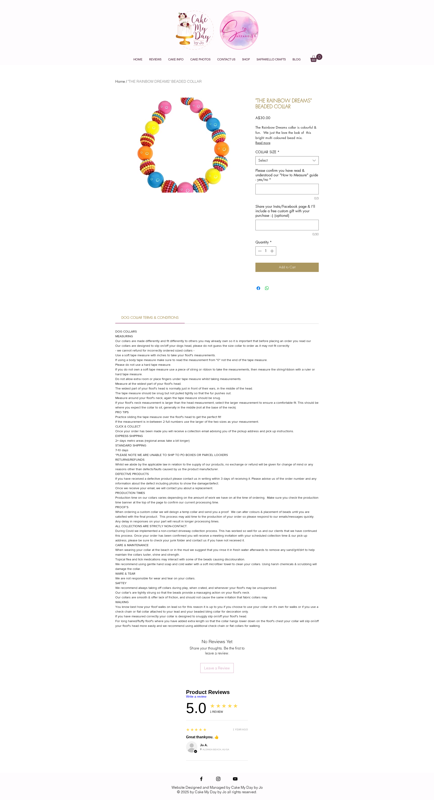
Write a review (196, 696)
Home (120, 81)
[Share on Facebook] (258, 288)
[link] (150, 317)
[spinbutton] (265, 251)
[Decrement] (259, 251)
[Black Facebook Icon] (201, 779)
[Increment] (272, 251)
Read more (262, 143)
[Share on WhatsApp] (267, 288)
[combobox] (287, 160)
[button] (176, 59)
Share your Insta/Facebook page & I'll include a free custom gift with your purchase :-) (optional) (285, 211)
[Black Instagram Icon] (218, 779)
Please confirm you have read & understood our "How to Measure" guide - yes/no (286, 175)
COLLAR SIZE (267, 152)
